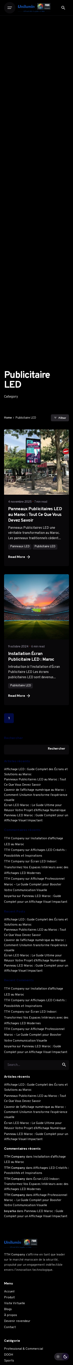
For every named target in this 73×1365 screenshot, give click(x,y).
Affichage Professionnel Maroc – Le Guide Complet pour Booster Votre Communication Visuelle (34, 884)
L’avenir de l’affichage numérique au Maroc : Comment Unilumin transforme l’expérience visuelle (35, 795)
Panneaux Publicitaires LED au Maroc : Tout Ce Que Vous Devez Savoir (35, 514)
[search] (64, 1064)
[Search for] (36, 1064)
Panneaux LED (20, 547)
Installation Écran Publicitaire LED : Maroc (31, 656)
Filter (62, 418)
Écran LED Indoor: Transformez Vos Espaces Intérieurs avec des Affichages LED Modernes (36, 867)
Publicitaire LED (44, 547)
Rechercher (13, 738)
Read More (16, 557)
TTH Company (14, 838)
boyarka (10, 896)
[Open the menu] (9, 7)
